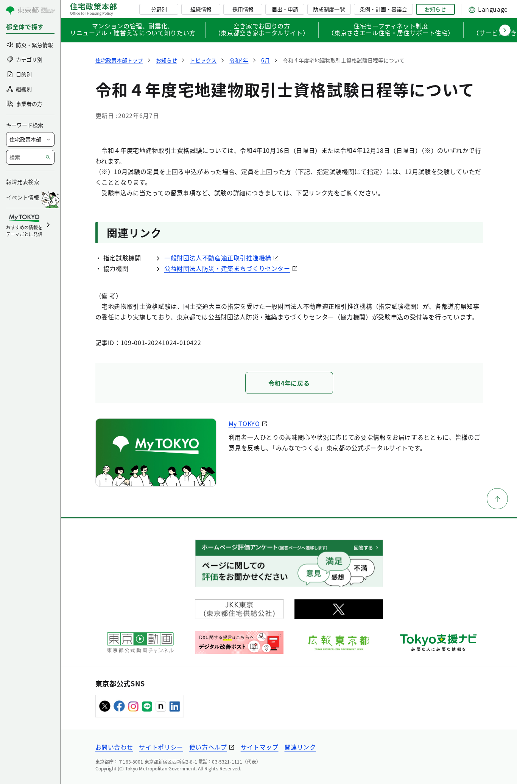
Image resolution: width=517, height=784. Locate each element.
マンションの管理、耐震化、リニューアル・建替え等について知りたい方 (133, 30)
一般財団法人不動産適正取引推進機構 (217, 257)
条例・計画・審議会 (383, 9)
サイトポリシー (161, 746)
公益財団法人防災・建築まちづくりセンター (227, 268)
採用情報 (243, 9)
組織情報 (201, 9)
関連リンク (300, 746)
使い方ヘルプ (208, 746)
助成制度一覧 (329, 9)
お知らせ (435, 9)
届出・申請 (285, 9)
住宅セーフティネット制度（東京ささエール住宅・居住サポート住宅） (391, 30)
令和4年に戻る (289, 382)
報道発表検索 (22, 181)
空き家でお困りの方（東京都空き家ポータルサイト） (262, 30)
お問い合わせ (114, 746)
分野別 (159, 9)
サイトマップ (260, 746)
